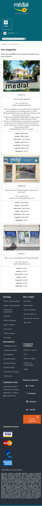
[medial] (21, 8)
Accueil (4, 44)
